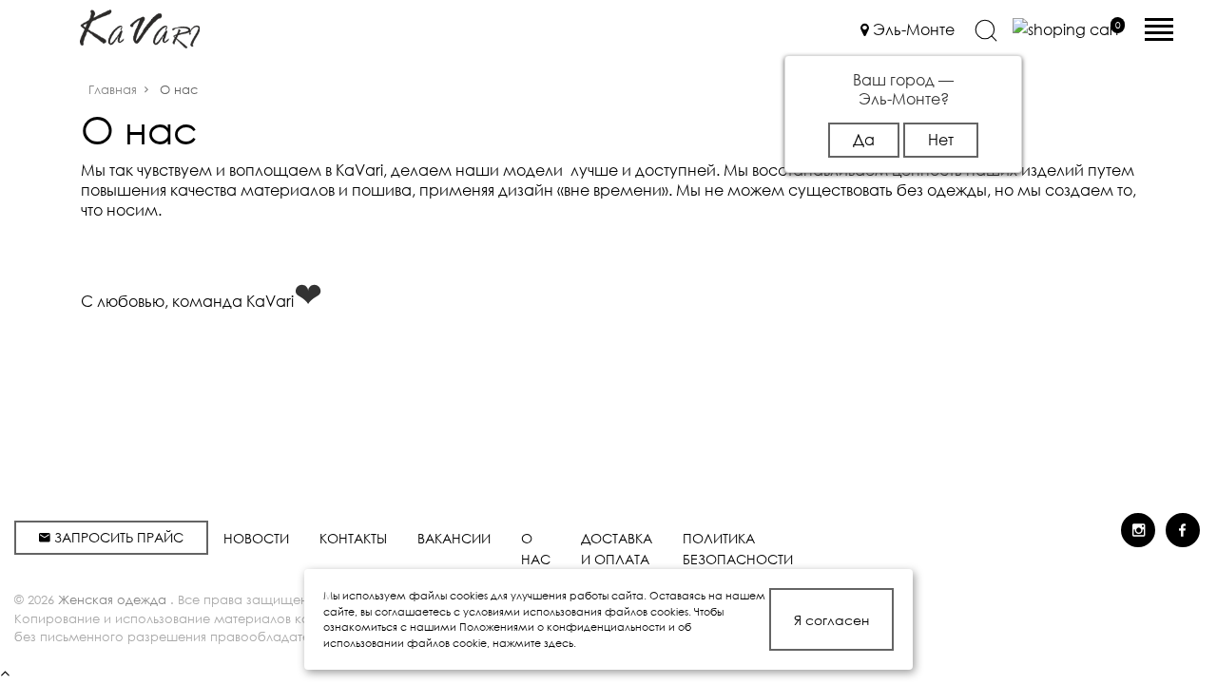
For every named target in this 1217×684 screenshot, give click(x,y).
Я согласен (831, 620)
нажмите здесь (533, 643)
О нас (536, 548)
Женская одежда (114, 600)
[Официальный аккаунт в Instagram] (1138, 530)
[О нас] (140, 27)
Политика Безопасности (738, 548)
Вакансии (454, 538)
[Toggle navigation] (1159, 26)
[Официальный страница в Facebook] (1183, 530)
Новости (256, 538)
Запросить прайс (117, 537)
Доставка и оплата (616, 548)
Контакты (353, 538)
